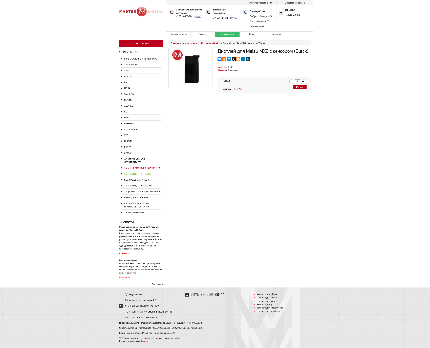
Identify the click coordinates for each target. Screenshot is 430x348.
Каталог (186, 43)
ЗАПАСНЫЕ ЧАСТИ (131, 52)
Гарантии (203, 34)
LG (125, 82)
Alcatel (128, 106)
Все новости (157, 284)
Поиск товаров (141, 43)
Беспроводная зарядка (136, 180)
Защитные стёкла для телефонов (142, 191)
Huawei (128, 141)
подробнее (124, 253)
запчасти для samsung (268, 297)
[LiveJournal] (248, 59)
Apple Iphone (131, 64)
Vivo (126, 70)
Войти (270, 2)
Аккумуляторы (227, 34)
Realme (128, 100)
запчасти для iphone (267, 294)
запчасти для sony (266, 301)
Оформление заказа (295, 2)
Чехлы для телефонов (136, 197)
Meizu (127, 117)
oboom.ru (144, 341)
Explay (127, 147)
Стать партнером (257, 2)
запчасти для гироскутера (270, 307)
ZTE (126, 135)
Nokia (127, 88)
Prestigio (129, 123)
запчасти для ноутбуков (269, 311)
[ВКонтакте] (220, 59)
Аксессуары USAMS (134, 212)
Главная (175, 43)
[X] (234, 59)
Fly (126, 111)
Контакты (276, 34)
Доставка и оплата (178, 34)
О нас (251, 34)
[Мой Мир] (229, 59)
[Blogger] (238, 59)
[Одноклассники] (224, 59)
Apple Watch (131, 129)
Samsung (129, 94)
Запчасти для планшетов (138, 185)
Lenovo (128, 76)
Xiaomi (127, 153)
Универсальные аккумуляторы (140, 58)
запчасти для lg (264, 304)
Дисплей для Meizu (210, 43)
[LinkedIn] (243, 59)
